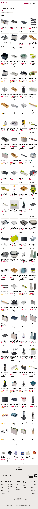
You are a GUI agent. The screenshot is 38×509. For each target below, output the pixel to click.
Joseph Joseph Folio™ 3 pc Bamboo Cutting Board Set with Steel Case (23, 373)
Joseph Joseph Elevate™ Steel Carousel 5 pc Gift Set (23, 357)
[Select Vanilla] (26, 456)
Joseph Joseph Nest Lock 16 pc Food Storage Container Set (5, 420)
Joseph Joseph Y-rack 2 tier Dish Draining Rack (14, 357)
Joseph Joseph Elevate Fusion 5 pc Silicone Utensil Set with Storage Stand (5, 373)
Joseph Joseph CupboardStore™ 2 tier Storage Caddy (22, 260)
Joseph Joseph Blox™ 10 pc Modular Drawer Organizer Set (14, 178)
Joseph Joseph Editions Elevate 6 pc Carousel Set (23, 420)
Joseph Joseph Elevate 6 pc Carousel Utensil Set (23, 210)
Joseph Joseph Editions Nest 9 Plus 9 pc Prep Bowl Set (23, 61)
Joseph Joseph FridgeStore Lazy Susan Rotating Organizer (14, 129)
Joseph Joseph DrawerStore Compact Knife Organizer (14, 110)
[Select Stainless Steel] (2, 323)
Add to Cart (2, 31)
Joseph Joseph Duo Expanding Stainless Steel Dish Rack (13, 27)
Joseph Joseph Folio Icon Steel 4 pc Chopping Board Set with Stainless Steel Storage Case (23, 436)
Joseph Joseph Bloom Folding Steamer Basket (33, 194)
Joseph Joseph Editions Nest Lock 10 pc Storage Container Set (33, 162)
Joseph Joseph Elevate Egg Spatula (23, 129)
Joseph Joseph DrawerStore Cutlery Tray (5, 228)
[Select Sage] (31, 160)
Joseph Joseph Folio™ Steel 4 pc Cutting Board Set (33, 307)
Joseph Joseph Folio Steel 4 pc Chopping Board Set (5, 325)
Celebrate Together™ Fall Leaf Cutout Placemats (34, 456)
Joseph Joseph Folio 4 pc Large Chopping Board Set (4, 404)
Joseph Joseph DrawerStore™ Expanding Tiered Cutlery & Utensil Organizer (5, 94)
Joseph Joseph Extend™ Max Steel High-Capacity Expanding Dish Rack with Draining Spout (5, 244)
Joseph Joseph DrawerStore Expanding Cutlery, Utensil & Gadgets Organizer (23, 228)
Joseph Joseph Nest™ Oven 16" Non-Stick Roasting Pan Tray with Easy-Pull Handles (14, 323)
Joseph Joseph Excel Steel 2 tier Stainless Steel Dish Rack (14, 307)
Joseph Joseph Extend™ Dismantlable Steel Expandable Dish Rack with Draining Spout (23, 79)
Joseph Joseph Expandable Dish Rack (33, 94)
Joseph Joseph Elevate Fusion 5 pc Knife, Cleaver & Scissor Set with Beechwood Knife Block (33, 436)
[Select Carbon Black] (1, 323)
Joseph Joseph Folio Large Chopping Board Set (4, 160)
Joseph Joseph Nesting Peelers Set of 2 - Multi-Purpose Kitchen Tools (22, 291)
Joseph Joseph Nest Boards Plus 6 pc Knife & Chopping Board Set (14, 341)
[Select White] (10, 43)
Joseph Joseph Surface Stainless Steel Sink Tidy (13, 44)
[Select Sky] (29, 160)
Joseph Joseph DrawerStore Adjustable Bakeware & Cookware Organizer (23, 27)
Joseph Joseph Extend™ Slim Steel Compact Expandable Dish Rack (5, 357)
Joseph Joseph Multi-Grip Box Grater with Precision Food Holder (5, 129)
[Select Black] (12, 43)
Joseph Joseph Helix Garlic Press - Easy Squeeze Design (14, 210)
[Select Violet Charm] (14, 456)
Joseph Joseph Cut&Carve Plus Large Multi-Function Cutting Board (32, 211)
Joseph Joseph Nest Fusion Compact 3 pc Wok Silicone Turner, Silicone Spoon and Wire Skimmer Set (4, 436)
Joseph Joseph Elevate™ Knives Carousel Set (32, 404)
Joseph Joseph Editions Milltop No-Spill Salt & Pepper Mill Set (33, 341)
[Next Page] (20, 444)
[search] (8, 2)
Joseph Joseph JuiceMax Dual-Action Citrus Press (4, 194)
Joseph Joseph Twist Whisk (33, 128)
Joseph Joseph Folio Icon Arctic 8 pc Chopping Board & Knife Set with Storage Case (14, 388)
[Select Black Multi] (21, 456)
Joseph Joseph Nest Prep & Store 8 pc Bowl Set (14, 260)
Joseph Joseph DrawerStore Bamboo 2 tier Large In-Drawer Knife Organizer (14, 160)
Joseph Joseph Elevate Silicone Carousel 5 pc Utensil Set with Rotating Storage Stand (23, 388)
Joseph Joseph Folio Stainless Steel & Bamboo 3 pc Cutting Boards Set (23, 145)
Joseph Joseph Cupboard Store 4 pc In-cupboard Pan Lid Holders (33, 27)
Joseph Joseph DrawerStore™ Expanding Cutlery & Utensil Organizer (14, 291)
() (14, 47)
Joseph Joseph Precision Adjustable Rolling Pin (32, 110)
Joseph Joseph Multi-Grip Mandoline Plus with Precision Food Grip (14, 373)
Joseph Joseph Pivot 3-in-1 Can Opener (23, 178)
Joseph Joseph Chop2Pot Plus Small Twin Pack (32, 244)
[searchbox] (15, 3)
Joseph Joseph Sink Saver (4, 42)
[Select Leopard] (28, 456)
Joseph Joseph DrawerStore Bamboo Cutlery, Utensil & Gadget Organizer (23, 194)
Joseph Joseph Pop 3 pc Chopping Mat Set (13, 244)
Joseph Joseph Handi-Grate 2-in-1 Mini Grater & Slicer (33, 145)
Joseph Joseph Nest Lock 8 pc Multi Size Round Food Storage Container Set (23, 341)
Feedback (37, 255)
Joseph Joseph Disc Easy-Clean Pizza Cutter (32, 178)
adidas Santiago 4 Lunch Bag (16, 457)
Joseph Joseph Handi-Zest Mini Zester (32, 373)
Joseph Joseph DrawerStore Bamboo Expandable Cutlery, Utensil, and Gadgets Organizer (14, 276)
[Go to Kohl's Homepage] (4, 2)
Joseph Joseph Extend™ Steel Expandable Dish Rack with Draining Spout (14, 79)
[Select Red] (29, 209)
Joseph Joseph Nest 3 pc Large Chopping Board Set (32, 323)
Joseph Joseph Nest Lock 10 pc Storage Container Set (14, 194)
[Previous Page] (16, 444)
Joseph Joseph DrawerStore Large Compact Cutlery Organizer (5, 145)
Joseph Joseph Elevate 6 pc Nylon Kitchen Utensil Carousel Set (4, 388)
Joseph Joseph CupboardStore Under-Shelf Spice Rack (4, 27)
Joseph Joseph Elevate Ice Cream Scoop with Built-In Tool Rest (23, 160)
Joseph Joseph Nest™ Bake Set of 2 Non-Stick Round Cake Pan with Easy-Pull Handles (33, 388)
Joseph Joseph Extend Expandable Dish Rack (4, 178)
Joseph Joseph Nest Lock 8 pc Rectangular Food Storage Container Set (23, 404)
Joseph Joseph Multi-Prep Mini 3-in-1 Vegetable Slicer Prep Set (32, 276)
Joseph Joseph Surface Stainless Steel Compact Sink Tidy (5, 79)
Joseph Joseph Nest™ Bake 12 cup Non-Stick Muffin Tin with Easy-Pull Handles (14, 404)
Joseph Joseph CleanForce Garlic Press (32, 79)
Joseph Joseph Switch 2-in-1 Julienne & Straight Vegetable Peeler (5, 210)
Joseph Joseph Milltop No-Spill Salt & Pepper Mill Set (32, 291)
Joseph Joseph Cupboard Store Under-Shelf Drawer (13, 145)
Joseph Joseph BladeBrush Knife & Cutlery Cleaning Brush (33, 61)
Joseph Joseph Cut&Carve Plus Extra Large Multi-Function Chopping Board (4, 341)
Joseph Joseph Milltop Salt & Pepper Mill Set (33, 260)
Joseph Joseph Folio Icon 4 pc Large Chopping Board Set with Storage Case (23, 323)
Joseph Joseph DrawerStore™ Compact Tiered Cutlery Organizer (14, 61)
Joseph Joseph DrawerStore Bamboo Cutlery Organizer (5, 110)
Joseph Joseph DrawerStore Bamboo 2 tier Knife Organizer (33, 43)
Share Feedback (19, 469)
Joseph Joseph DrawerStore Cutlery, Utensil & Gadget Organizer (5, 260)
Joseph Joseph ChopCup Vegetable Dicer (32, 357)
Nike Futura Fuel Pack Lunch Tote (22, 457)
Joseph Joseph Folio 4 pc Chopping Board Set (23, 244)
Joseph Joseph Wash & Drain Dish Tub (5, 61)
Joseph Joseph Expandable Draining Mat (23, 43)
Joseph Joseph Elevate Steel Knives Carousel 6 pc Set (33, 420)
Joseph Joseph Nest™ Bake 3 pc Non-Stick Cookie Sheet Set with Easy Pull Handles (23, 276)
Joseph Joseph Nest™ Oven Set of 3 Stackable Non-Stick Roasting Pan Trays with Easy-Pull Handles (14, 420)
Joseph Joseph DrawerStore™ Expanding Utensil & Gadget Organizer (14, 228)
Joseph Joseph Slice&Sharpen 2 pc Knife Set (5, 291)
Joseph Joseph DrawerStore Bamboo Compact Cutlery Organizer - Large (14, 94)
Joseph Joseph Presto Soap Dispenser (23, 94)
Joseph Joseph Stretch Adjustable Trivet (4, 276)
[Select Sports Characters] (20, 456)
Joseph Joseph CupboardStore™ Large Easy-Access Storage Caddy (23, 307)
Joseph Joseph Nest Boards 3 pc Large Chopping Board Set (14, 436)
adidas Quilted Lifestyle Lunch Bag (28, 457)
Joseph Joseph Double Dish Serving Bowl (33, 228)
